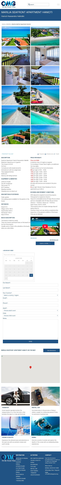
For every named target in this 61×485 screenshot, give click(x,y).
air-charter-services (37, 458)
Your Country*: (7, 293)
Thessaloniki (20, 480)
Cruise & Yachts (35, 460)
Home (3, 24)
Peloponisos (20, 474)
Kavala (18, 464)
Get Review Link (54, 239)
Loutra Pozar (20, 468)
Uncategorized (35, 475)
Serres (18, 476)
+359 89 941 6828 (54, 468)
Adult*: (5, 308)
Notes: (5, 318)
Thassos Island (21, 478)
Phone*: (5, 303)
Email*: (5, 298)
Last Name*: (6, 288)
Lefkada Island (20, 466)
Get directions (51, 350)
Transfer (33, 472)
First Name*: (6, 283)
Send (30, 341)
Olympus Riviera (20, 470)
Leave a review (44, 243)
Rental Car (33, 468)
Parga (18, 472)
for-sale (33, 466)
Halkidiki (8, 24)
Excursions (34, 464)
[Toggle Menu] (58, 4)
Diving (32, 462)
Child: (4, 313)
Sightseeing (34, 470)
